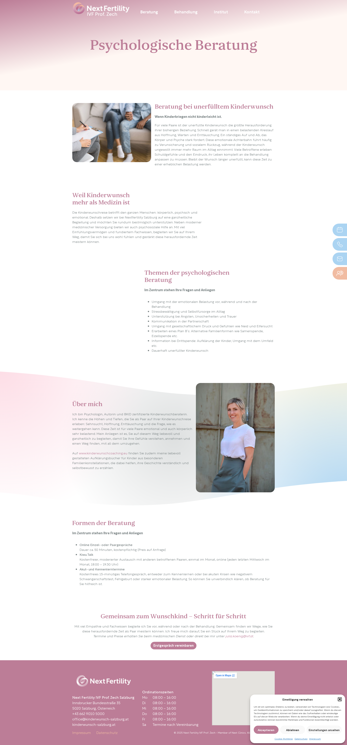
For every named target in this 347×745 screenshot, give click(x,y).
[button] (340, 699)
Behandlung (186, 11)
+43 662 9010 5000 (88, 713)
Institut (221, 11)
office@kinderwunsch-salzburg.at (100, 719)
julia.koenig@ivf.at (239, 635)
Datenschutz (301, 738)
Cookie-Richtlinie (284, 738)
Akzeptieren (266, 730)
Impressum (315, 738)
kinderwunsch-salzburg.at (93, 724)
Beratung (149, 11)
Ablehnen (292, 730)
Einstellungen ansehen (324, 730)
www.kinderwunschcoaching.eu (103, 452)
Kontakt (252, 11)
